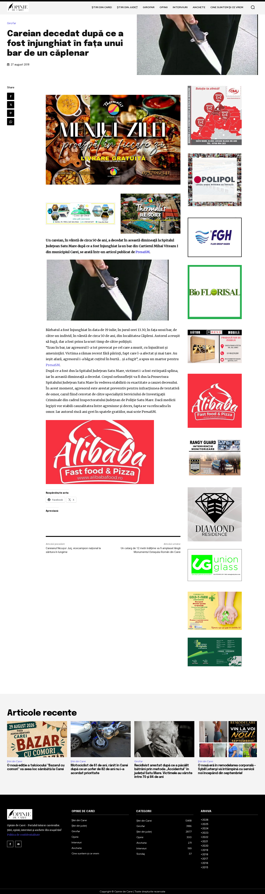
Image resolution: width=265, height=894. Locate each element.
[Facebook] (10, 96)
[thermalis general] (150, 213)
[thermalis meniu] (113, 140)
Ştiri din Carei (14, 761)
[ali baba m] (113, 452)
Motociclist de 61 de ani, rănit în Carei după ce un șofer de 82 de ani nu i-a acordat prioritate (99, 769)
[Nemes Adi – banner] (80, 214)
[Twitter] (10, 104)
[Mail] (18, 844)
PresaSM (143, 252)
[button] (253, 7)
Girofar (11, 23)
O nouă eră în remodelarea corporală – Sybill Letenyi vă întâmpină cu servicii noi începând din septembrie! (227, 769)
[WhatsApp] (10, 121)
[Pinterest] (10, 113)
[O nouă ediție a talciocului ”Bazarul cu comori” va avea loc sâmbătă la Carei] (37, 739)
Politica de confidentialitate (23, 834)
